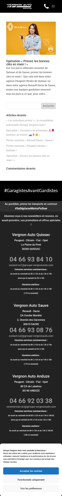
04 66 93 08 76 (31, 330)
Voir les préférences (31, 488)
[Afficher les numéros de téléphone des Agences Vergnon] (46, 6)
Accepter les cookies (31, 471)
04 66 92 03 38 (31, 401)
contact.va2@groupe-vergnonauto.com (31, 335)
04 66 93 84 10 (31, 259)
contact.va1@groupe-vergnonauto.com (31, 265)
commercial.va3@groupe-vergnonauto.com (31, 406)
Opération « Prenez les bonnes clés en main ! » (27, 62)
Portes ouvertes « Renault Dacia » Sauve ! (30, 140)
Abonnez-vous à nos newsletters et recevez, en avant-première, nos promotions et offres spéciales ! (31, 220)
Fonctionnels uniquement (31, 479)
